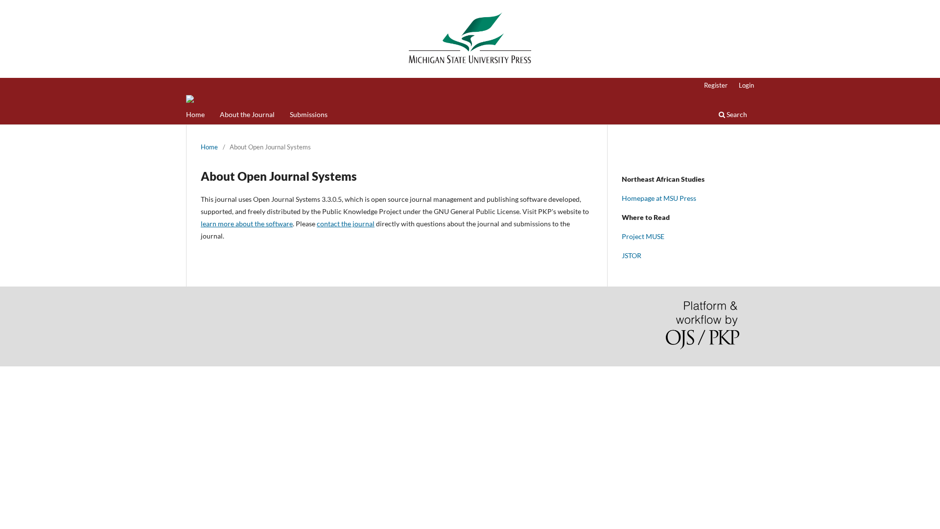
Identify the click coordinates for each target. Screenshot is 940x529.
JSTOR (631, 255)
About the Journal (247, 114)
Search (736, 114)
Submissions (309, 114)
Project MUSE (643, 236)
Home (195, 114)
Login (746, 85)
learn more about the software (247, 223)
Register (716, 85)
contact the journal (346, 223)
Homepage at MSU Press (659, 198)
